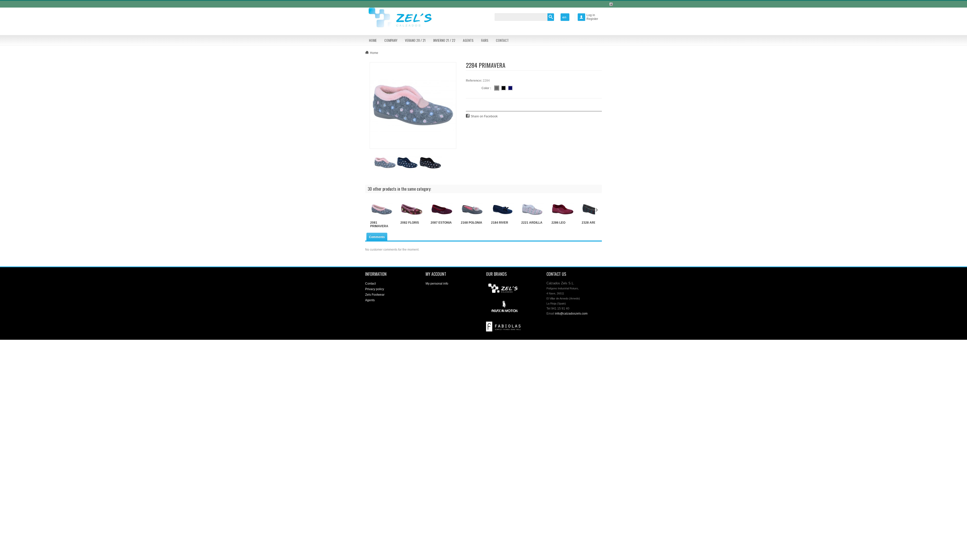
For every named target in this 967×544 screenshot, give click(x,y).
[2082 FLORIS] (411, 209)
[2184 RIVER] (502, 209)
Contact (502, 40)
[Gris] (497, 88)
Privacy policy (374, 289)
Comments (377, 237)
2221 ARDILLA (531, 222)
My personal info (437, 283)
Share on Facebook (484, 116)
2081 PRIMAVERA (379, 224)
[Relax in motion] (503, 307)
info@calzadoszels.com (571, 313)
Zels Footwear (375, 294)
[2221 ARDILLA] (532, 209)
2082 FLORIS (409, 222)
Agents (468, 40)
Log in (590, 15)
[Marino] (510, 88)
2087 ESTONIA (441, 222)
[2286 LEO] (562, 209)
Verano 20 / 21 (415, 40)
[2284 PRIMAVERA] (413, 105)
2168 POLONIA (471, 222)
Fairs (484, 40)
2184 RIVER (499, 222)
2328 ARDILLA (592, 222)
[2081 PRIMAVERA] (381, 209)
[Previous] (367, 210)
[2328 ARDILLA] (593, 209)
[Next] (597, 210)
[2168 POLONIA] (472, 209)
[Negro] (503, 88)
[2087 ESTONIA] (442, 209)
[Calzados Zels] (403, 18)
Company (390, 40)
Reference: (474, 80)
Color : (486, 88)
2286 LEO (558, 222)
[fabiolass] (503, 326)
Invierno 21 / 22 (444, 40)
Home (373, 40)
